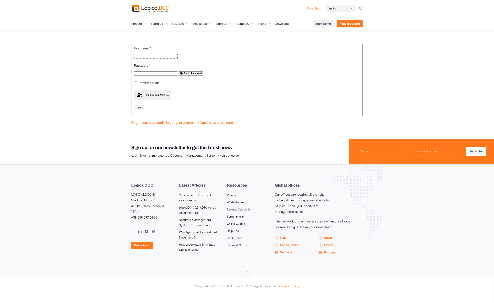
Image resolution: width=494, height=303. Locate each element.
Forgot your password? (148, 123)
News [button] (262, 23)
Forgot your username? (182, 123)
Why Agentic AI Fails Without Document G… (198, 235)
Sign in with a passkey (156, 94)
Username (142, 48)
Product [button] (136, 23)
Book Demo (323, 23)
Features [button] (157, 23)
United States (289, 245)
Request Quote (350, 23)
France (328, 245)
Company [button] (243, 23)
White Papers (236, 202)
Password (142, 65)
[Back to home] (150, 8)
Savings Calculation (239, 209)
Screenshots (235, 216)
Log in (138, 107)
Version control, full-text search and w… (195, 198)
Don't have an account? (217, 123)
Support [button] (222, 23)
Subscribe (476, 151)
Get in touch (142, 245)
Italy (283, 237)
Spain (328, 237)
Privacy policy (289, 286)
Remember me (149, 83)
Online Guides (236, 224)
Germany (286, 252)
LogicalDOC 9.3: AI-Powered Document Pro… (197, 210)
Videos (231, 195)
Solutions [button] (178, 23)
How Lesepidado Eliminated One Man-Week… (197, 247)
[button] (361, 8)
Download (282, 23)
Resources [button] (200, 23)
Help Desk (233, 231)
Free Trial (313, 8)
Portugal (329, 252)
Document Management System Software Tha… (195, 222)
